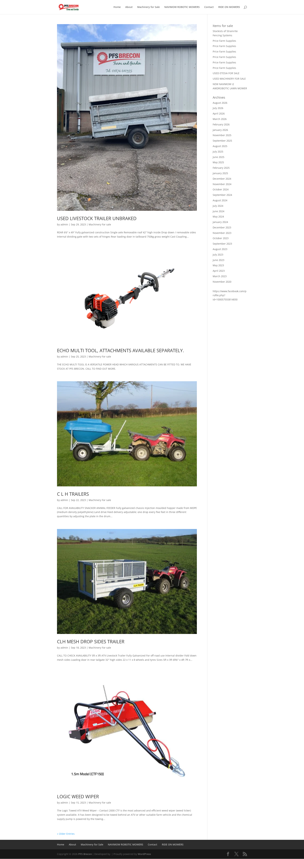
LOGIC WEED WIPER (78, 796)
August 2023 (220, 249)
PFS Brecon (85, 854)
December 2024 (222, 178)
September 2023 (222, 243)
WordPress (144, 854)
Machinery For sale (100, 224)
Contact (209, 7)
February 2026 (221, 124)
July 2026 (218, 108)
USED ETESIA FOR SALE (226, 73)
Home (117, 7)
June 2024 (218, 211)
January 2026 (220, 130)
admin (64, 224)
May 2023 (218, 265)
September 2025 (222, 140)
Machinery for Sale (148, 7)
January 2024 (220, 222)
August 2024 (220, 200)
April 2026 (219, 113)
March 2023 (220, 276)
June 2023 (218, 260)
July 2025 (218, 151)
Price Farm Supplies (224, 40)
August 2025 (220, 146)
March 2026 (220, 119)
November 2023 (222, 233)
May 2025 (218, 162)
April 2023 (219, 270)
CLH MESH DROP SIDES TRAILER (90, 641)
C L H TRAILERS (73, 494)
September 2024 (222, 195)
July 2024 (218, 205)
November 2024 (222, 184)
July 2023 (218, 254)
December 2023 (222, 227)
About (129, 7)
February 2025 (221, 167)
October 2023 (221, 238)
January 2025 (220, 173)
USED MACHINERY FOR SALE (229, 78)
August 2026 (220, 102)
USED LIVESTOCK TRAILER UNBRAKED (97, 218)
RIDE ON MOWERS (229, 7)
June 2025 (218, 157)
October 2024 (221, 189)
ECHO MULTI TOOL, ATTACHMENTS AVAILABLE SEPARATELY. (120, 350)
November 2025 (222, 135)
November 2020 (222, 281)
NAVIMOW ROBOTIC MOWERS (182, 7)
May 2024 (218, 216)
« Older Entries (66, 833)
